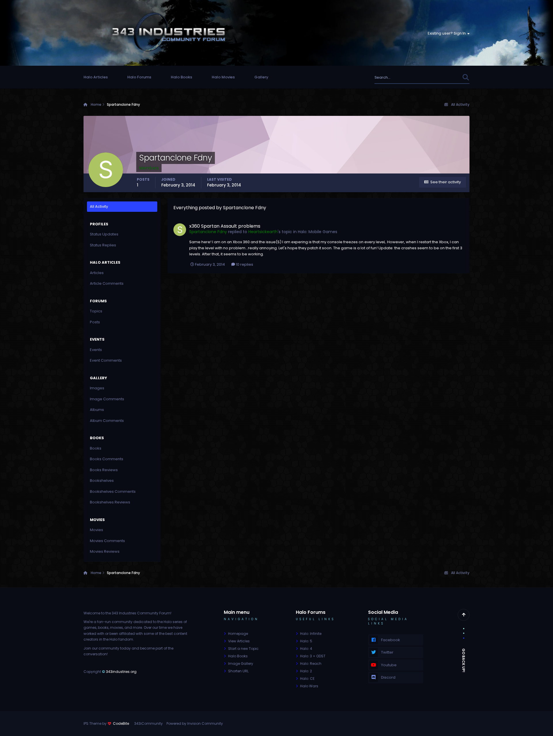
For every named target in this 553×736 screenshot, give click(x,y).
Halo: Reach (310, 663)
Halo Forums (139, 77)
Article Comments (107, 283)
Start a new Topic (243, 648)
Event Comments (106, 360)
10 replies (244, 264)
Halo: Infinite (310, 633)
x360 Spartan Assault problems (224, 226)
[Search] (465, 77)
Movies (96, 530)
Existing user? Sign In (447, 33)
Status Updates (440, 77)
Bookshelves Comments (113, 491)
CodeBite (121, 723)
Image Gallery (240, 663)
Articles (97, 272)
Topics (96, 311)
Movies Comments (107, 540)
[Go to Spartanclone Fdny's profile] (179, 229)
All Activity (99, 206)
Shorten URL (238, 671)
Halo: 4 (306, 648)
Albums (97, 409)
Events (96, 349)
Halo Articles (96, 77)
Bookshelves (102, 480)
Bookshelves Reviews (110, 502)
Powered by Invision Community (194, 723)
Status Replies (103, 245)
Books (95, 448)
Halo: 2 (306, 671)
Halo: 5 (306, 641)
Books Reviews (104, 470)
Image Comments (107, 399)
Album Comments (107, 420)
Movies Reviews (105, 551)
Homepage (238, 633)
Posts (95, 322)
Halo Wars (309, 686)
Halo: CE (307, 678)
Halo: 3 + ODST (312, 656)
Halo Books (181, 77)
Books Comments (106, 459)
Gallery (261, 77)
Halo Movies (223, 77)
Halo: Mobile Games (317, 232)
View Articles (239, 641)
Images (97, 388)
